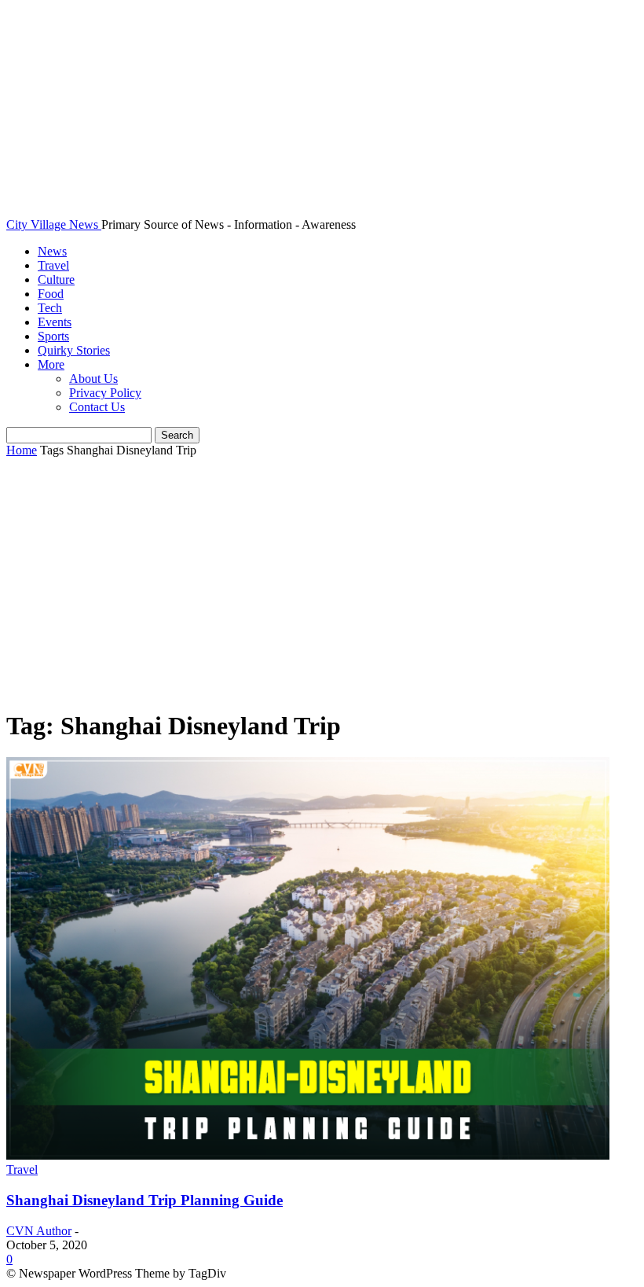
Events (54, 322)
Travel (53, 265)
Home (21, 450)
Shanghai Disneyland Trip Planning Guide (144, 1200)
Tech (50, 307)
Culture (56, 279)
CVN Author (38, 1230)
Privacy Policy (105, 392)
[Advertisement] (322, 584)
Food (51, 293)
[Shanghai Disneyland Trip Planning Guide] (307, 1155)
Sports (53, 336)
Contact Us (97, 407)
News (52, 251)
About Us (93, 378)
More (51, 364)
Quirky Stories (74, 350)
